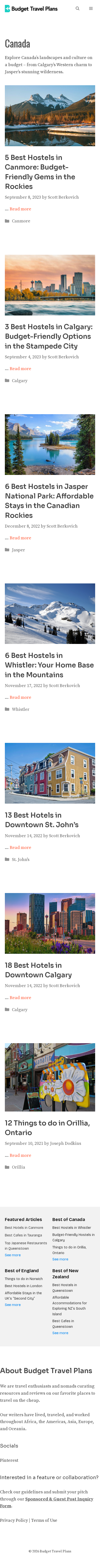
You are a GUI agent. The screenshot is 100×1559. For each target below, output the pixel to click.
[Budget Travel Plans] (31, 8)
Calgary (19, 381)
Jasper (18, 550)
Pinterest (9, 1460)
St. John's (20, 859)
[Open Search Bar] (77, 8)
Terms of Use (44, 1520)
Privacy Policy (14, 1520)
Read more (20, 209)
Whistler (20, 709)
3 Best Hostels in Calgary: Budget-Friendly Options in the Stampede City (48, 336)
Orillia (18, 1167)
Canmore (21, 221)
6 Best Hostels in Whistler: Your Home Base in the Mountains (49, 665)
